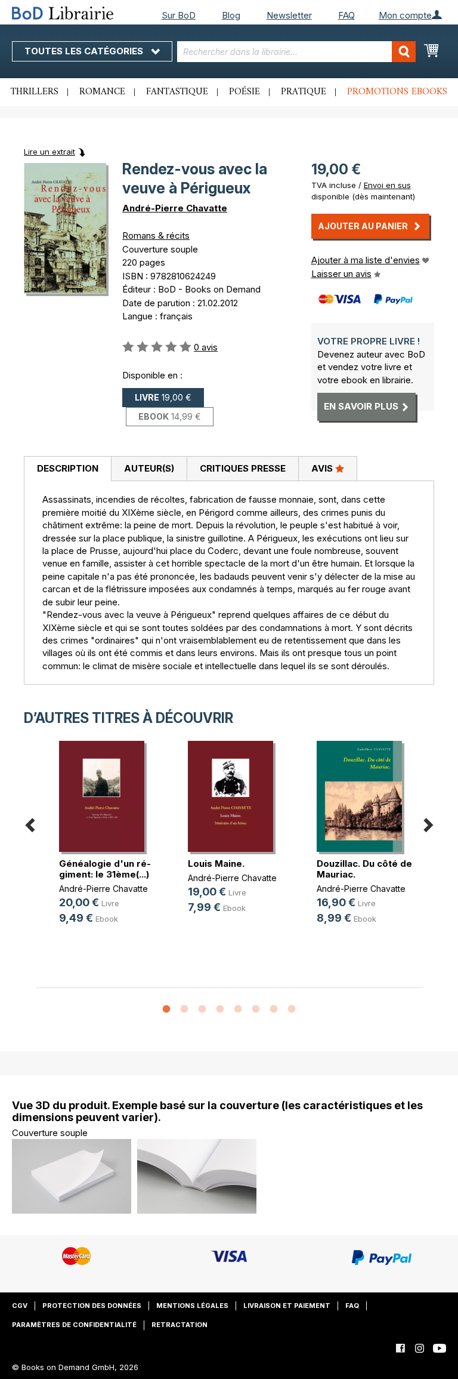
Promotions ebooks (397, 92)
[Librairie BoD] (75, 13)
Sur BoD (179, 15)
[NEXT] (428, 822)
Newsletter (289, 15)
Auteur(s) (149, 468)
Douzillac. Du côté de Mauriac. (364, 869)
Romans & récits (156, 235)
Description (67, 468)
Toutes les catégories (85, 51)
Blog (231, 15)
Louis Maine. (216, 863)
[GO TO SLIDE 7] (274, 1009)
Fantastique (177, 92)
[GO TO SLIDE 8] (292, 1009)
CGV (19, 1305)
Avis (323, 468)
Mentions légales (192, 1305)
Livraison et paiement (286, 1305)
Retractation (179, 1324)
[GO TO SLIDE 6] (256, 1009)
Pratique (303, 92)
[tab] (67, 469)
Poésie (244, 92)
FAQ (346, 15)
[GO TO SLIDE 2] (184, 1009)
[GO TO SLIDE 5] (238, 1009)
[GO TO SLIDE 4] (220, 1009)
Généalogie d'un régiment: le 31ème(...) (105, 869)
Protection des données (91, 1305)
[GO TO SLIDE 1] (166, 1009)
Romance (102, 92)
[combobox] (296, 51)
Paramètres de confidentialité (74, 1324)
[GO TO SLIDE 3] (202, 1009)
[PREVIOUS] (30, 822)
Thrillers (34, 92)
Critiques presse (243, 468)
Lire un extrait (49, 151)
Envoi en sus (387, 185)
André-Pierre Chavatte (174, 208)
